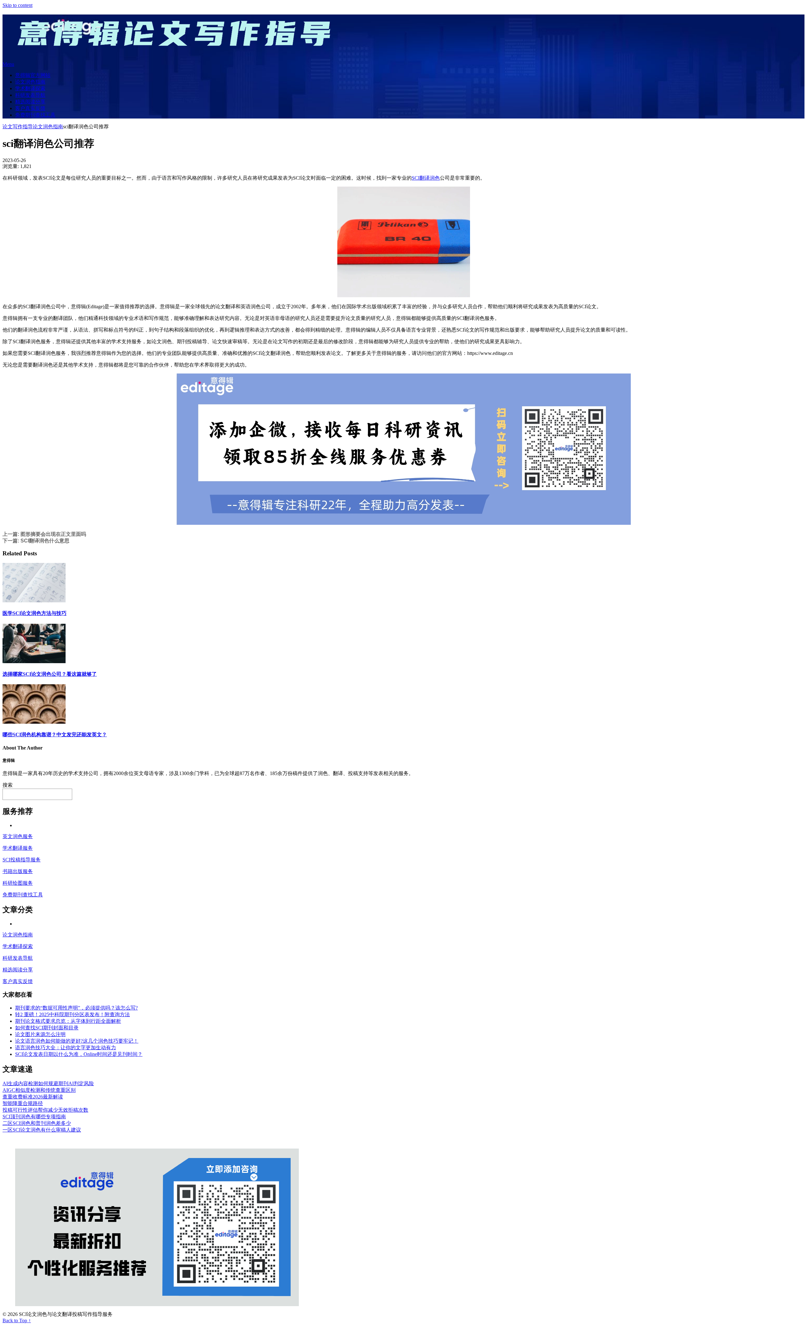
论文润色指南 (30, 81)
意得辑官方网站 (32, 75)
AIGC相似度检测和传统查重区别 (39, 1090)
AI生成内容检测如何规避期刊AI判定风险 (48, 1083)
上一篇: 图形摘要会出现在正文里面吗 (44, 534)
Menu (8, 64)
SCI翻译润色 (426, 178)
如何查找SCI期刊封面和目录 (46, 1027)
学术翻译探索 (30, 88)
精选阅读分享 (30, 101)
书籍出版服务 (18, 871)
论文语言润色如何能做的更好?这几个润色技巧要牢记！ (76, 1041)
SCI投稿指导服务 (22, 859)
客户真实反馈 (30, 108)
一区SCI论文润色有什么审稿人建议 (42, 1129)
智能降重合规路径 (23, 1103)
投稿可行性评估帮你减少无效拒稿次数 (45, 1110)
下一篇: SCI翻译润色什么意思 (36, 540)
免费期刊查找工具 (35, 115)
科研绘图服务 (18, 883)
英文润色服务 (18, 836)
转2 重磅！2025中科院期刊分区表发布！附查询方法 (72, 1014)
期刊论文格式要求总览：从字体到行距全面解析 (68, 1021)
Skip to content (17, 5)
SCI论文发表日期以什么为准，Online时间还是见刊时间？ (78, 1054)
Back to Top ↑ (17, 1320)
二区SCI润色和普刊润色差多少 (37, 1123)
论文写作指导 (18, 126)
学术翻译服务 (18, 848)
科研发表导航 (30, 95)
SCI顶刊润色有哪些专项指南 (34, 1116)
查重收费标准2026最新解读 (33, 1096)
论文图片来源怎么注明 (40, 1034)
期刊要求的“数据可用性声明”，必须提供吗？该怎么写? (76, 1007)
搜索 (8, 785)
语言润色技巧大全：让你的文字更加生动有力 (65, 1047)
